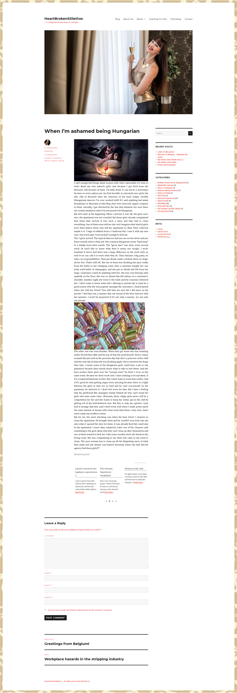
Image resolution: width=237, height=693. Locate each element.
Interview (161, 196)
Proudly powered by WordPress (77, 681)
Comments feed (164, 234)
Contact (189, 19)
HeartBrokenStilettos (63, 18)
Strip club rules (164, 206)
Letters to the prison (166, 152)
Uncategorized (50, 155)
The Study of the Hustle (167, 162)
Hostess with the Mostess (168, 190)
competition (57, 158)
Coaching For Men (158, 19)
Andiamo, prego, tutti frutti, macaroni (135, 470)
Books (140, 19)
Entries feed (163, 232)
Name (47, 573)
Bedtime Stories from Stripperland (172, 183)
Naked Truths (163, 201)
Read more (84, 492)
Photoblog (175, 19)
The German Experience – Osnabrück (82, 472)
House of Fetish (164, 193)
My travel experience (166, 198)
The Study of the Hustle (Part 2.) (170, 160)
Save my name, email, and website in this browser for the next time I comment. (80, 610)
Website (48, 597)
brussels (47, 158)
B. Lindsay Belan (50, 148)
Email (47, 585)
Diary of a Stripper (165, 188)
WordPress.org (164, 237)
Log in (160, 229)
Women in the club (109, 468)
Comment (49, 536)
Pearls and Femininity (167, 165)
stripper (54, 161)
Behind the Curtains (166, 185)
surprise (61, 161)
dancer (47, 161)
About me (128, 19)
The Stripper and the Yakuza (169, 209)
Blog (117, 19)
